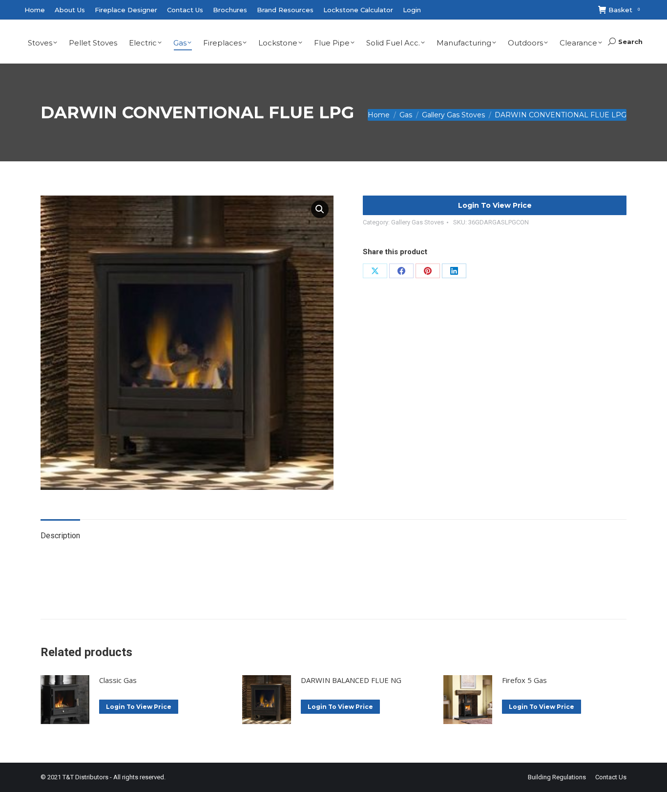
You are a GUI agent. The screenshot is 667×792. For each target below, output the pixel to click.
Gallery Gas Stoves (417, 222)
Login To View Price (495, 205)
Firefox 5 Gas (524, 680)
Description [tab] (60, 535)
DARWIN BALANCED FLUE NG (351, 680)
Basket (624, 10)
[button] (320, 209)
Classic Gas (118, 680)
